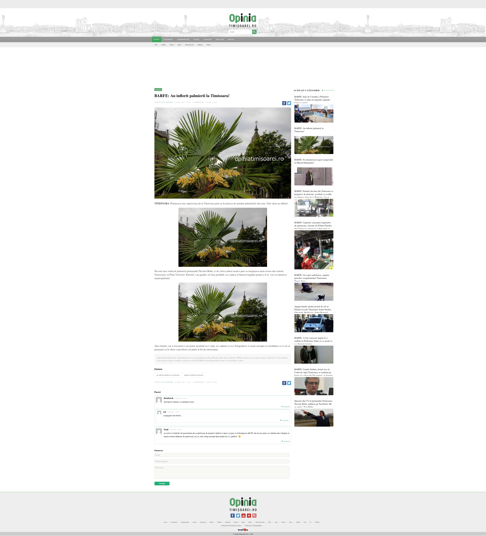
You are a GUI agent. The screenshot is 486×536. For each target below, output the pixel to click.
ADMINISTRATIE (183, 39)
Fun (305, 522)
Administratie (185, 522)
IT (310, 522)
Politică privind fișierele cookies (231, 525)
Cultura (163, 45)
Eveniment (174, 522)
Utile (155, 45)
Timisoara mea (189, 45)
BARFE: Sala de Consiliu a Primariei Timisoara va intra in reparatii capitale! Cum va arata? (312, 99)
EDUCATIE (220, 39)
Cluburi (317, 522)
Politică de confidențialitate (253, 525)
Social (194, 522)
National (200, 45)
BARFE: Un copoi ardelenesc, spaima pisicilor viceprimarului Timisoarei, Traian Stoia (311, 278)
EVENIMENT (168, 39)
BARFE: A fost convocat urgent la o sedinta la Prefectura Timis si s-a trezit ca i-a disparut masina (313, 340)
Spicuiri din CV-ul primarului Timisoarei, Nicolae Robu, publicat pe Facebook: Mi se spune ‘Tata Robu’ (313, 403)
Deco (290, 522)
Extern (208, 45)
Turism (172, 45)
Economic (203, 522)
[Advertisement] (243, 66)
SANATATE (208, 39)
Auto (276, 522)
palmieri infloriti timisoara (193, 375)
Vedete (298, 522)
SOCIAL (196, 39)
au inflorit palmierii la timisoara (167, 375)
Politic (211, 522)
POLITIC (231, 39)
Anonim (169, 102)
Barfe (250, 522)
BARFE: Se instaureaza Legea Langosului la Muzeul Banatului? (313, 161)
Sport (179, 45)
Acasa (156, 39)
